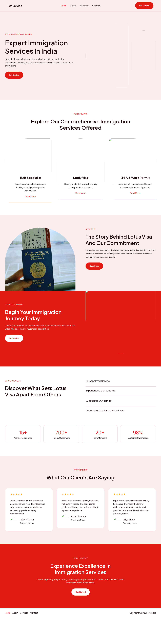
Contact (96, 5)
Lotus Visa (15, 6)
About (73, 5)
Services (84, 5)
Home (63, 5)
